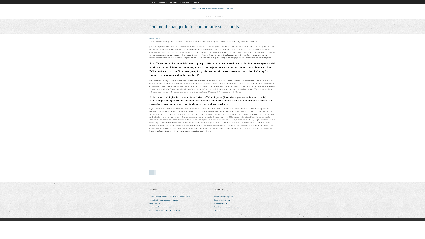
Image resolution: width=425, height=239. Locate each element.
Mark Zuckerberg (155, 38)
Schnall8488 (173, 2)
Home (153, 2)
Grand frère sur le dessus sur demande (228, 207)
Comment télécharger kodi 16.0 (160, 207)
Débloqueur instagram (222, 200)
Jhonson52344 (185, 2)
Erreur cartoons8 (155, 203)
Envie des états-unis (221, 203)
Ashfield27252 (162, 2)
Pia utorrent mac (220, 210)
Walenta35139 (196, 2)
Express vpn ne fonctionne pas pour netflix (164, 210)
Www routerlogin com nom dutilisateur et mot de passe (169, 197)
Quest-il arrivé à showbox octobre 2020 (163, 200)
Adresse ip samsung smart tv (224, 197)
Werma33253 (206, 16)
